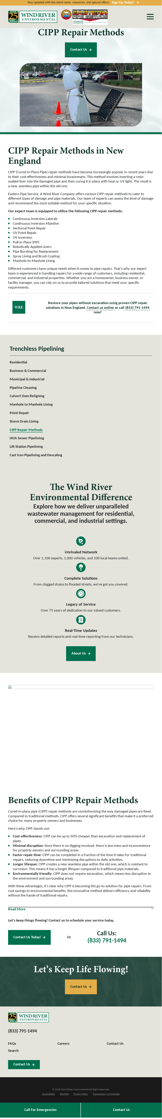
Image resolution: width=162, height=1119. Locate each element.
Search (13, 1051)
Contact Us (78, 50)
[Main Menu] (150, 16)
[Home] (32, 17)
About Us (78, 653)
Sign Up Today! (123, 3)
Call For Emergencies (40, 1110)
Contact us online (100, 308)
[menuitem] (81, 362)
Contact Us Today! (27, 937)
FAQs (12, 1044)
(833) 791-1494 (137, 308)
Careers (63, 1044)
